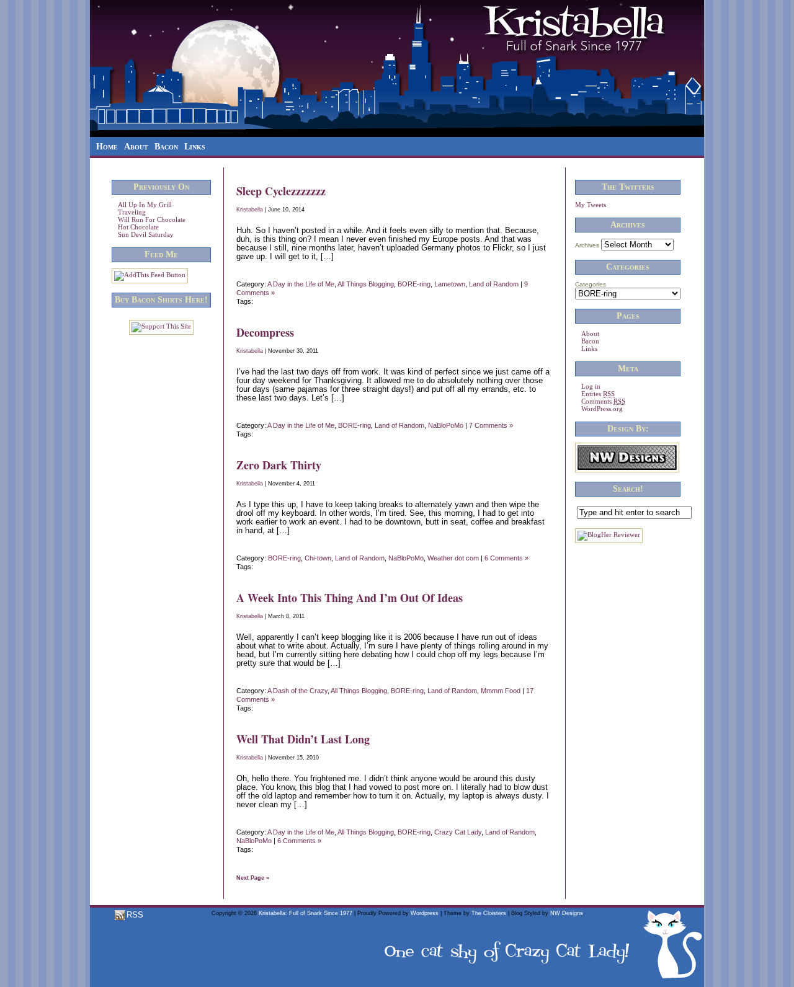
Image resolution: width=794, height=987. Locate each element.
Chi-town (318, 558)
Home (107, 146)
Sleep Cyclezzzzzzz (281, 191)
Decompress (265, 332)
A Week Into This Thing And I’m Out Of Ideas (349, 598)
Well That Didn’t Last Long (303, 739)
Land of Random (494, 284)
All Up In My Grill (145, 204)
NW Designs (566, 913)
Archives (587, 245)
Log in (590, 386)
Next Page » (252, 878)
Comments (603, 401)
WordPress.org (602, 408)
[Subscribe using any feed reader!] (150, 274)
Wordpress (425, 913)
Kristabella (249, 209)
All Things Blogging (365, 284)
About (136, 146)
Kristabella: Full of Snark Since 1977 (305, 913)
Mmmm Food (500, 690)
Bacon (166, 146)
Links (194, 146)
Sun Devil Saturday (146, 234)
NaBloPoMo (445, 425)
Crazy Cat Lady (457, 832)
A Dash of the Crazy (297, 690)
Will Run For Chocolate (151, 219)
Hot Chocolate (138, 227)
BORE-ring (414, 284)
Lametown (449, 284)
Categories (590, 284)
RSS (133, 914)
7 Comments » (491, 425)
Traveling (132, 212)
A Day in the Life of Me (300, 284)
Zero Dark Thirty (278, 465)
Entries (598, 393)
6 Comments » (506, 558)
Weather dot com (453, 558)
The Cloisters (488, 913)
